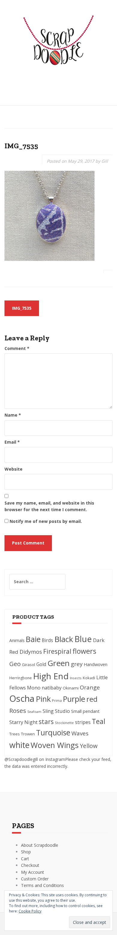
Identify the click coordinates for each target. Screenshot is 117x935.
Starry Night (23, 722)
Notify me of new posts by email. (46, 521)
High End (51, 676)
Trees (14, 734)
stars (46, 721)
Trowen (28, 734)
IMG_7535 (22, 308)
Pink (43, 698)
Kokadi (89, 677)
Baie (33, 639)
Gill (104, 161)
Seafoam (34, 712)
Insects (76, 678)
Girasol (28, 664)
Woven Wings (55, 745)
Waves (79, 733)
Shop (26, 852)
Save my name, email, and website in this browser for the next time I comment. (49, 506)
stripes (83, 722)
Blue (83, 638)
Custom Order (35, 879)
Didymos (31, 651)
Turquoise (53, 732)
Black (63, 639)
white (19, 745)
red (92, 699)
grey (76, 664)
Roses (17, 710)
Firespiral (57, 651)
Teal (98, 721)
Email (12, 442)
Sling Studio (56, 711)
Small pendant (85, 711)
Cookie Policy (30, 911)
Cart (25, 858)
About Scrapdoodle (39, 845)
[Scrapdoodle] (58, 44)
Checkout (30, 865)
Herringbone (20, 677)
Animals (17, 640)
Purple (74, 699)
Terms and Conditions (42, 885)
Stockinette (64, 722)
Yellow (89, 746)
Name (12, 415)
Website (13, 469)
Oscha (21, 698)
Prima (57, 700)
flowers (84, 651)
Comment (16, 348)
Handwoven (95, 664)
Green (58, 663)
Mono (33, 687)
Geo (15, 663)
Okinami (71, 688)
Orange (90, 687)
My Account (32, 872)
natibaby (52, 687)
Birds (47, 640)
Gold (41, 664)
